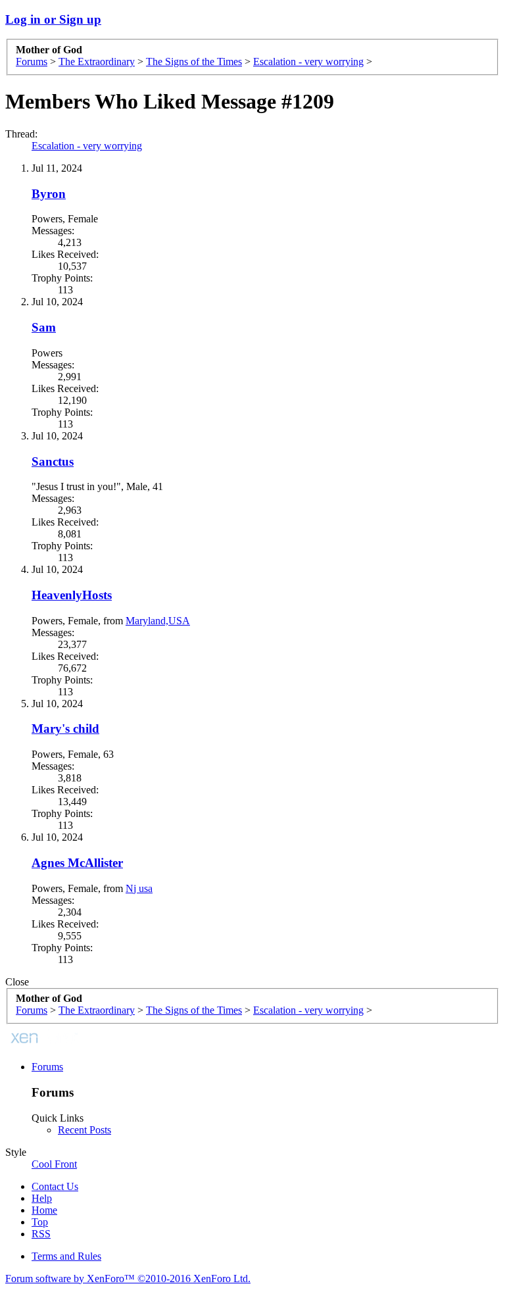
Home (44, 1210)
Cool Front (54, 1164)
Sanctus (53, 461)
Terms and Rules (66, 1256)
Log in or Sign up (53, 19)
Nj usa (139, 888)
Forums (47, 1066)
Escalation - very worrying (87, 145)
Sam (44, 327)
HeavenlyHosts (72, 595)
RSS (41, 1233)
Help (42, 1198)
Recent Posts (84, 1129)
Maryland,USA (158, 620)
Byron (49, 194)
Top (40, 1222)
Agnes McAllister (77, 863)
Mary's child (65, 728)
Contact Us (55, 1186)
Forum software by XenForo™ (128, 1278)
